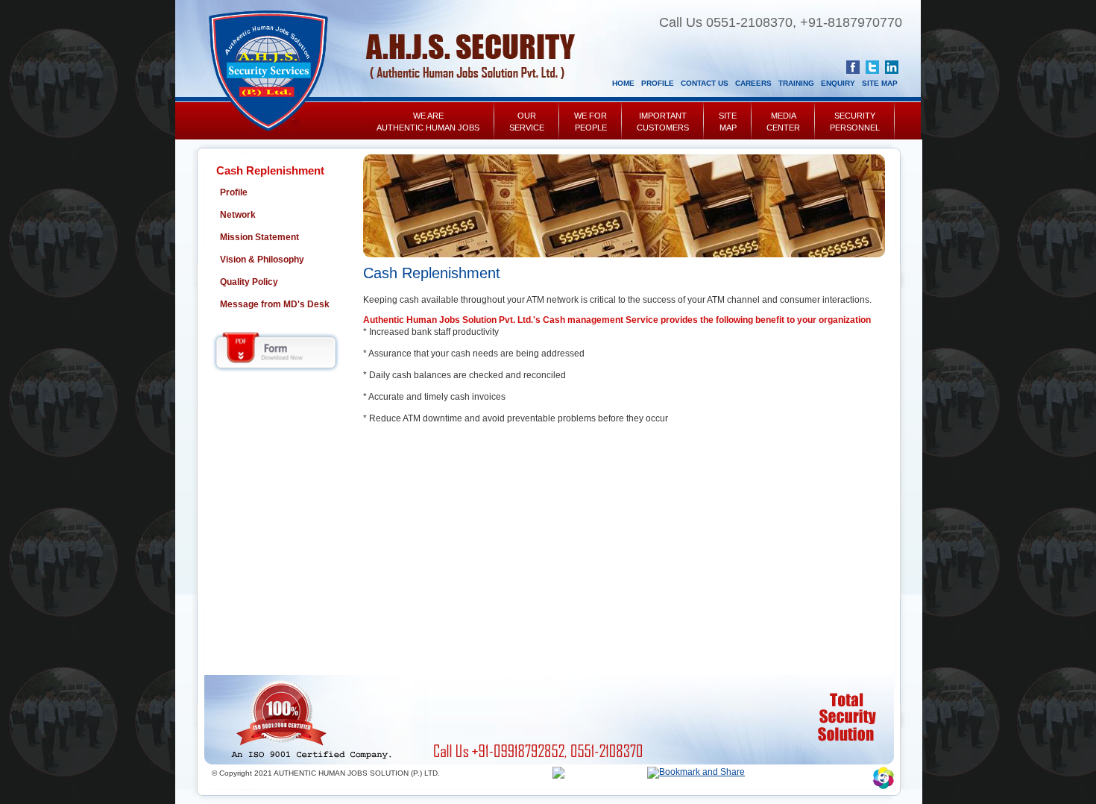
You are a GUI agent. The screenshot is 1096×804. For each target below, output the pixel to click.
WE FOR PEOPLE (590, 121)
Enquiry (838, 83)
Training (796, 83)
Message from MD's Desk (275, 304)
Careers (753, 83)
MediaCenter (783, 121)
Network (238, 215)
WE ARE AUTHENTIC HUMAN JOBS (428, 121)
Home (623, 83)
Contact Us (704, 83)
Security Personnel (855, 121)
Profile (657, 83)
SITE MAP (728, 121)
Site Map (880, 83)
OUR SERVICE (526, 121)
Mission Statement (259, 237)
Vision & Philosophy (262, 259)
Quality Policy (249, 282)
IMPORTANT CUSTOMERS (663, 121)
